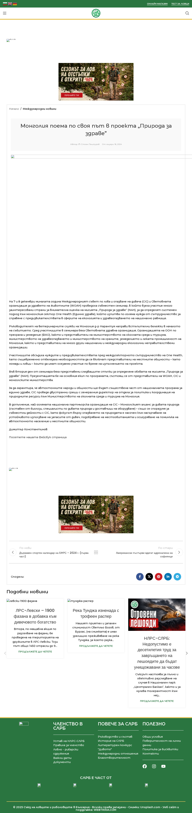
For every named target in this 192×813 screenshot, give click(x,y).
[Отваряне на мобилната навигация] (4, 13)
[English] (10, 3)
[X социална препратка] (149, 576)
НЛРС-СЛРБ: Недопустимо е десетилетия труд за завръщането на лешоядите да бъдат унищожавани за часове (157, 652)
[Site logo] (96, 13)
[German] (15, 3)
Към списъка (96, 552)
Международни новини (39, 109)
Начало (14, 109)
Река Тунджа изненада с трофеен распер (96, 613)
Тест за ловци (180, 4)
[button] (5, 653)
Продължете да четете (35, 651)
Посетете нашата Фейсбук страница (38, 437)
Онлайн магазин (157, 4)
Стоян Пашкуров (90, 144)
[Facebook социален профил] (140, 576)
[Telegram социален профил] (177, 576)
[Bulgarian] (5, 3)
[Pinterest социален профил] (158, 576)
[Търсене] (187, 13)
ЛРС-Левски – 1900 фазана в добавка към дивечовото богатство (35, 616)
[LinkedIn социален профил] (168, 576)
